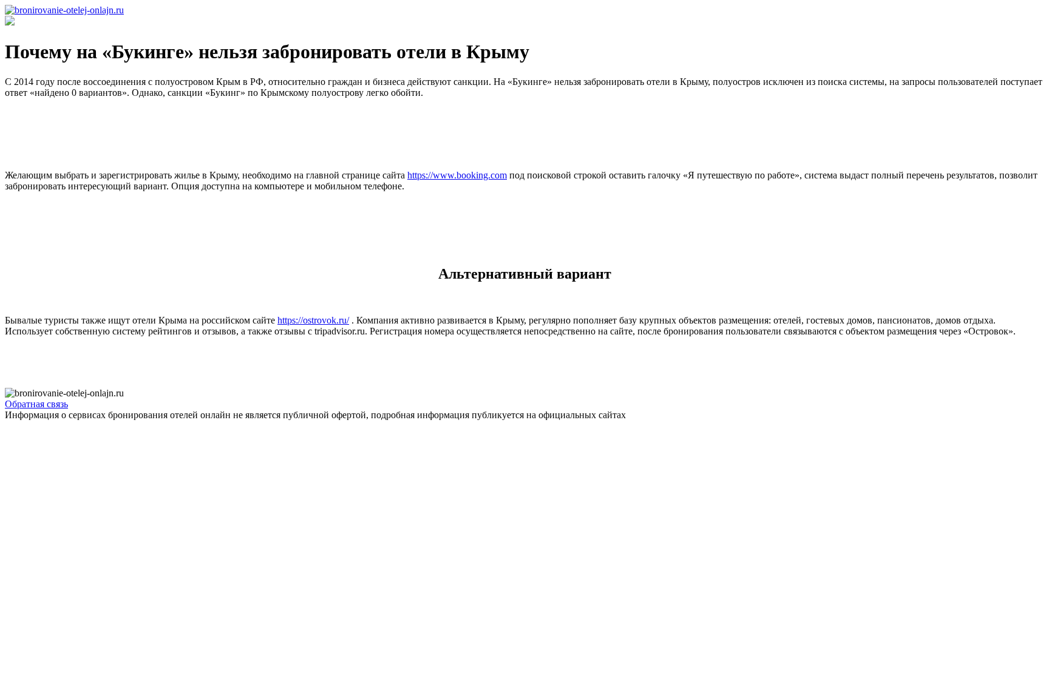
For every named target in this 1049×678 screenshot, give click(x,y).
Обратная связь (36, 404)
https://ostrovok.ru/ (313, 320)
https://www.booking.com (457, 175)
